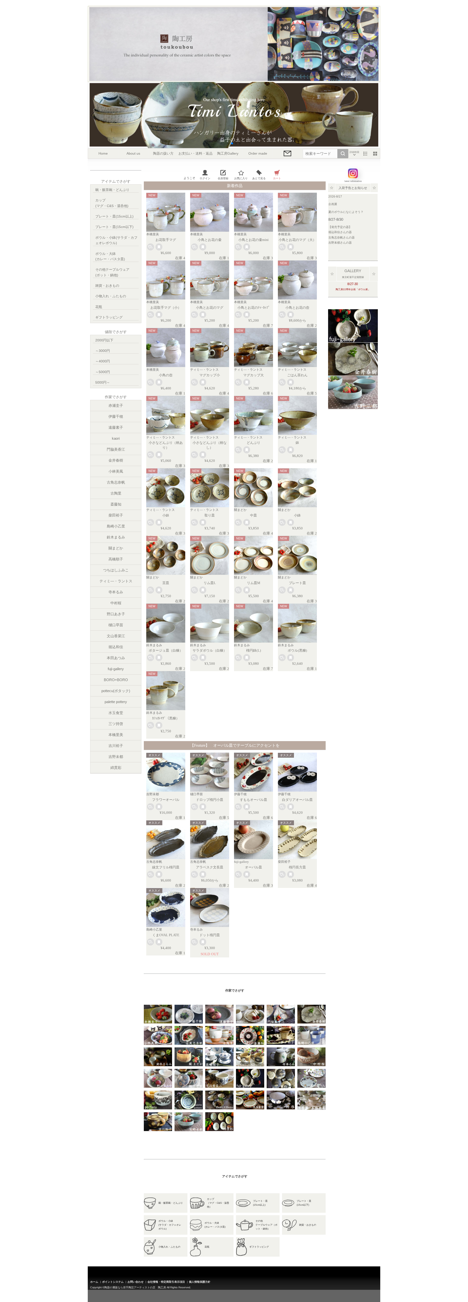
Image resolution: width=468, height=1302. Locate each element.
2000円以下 (104, 340)
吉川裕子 (115, 746)
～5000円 (102, 372)
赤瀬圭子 (115, 405)
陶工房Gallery (227, 153)
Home (103, 153)
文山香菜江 (116, 636)
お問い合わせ (135, 1281)
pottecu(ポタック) (115, 691)
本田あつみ (116, 658)
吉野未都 (115, 757)
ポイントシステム (113, 1281)
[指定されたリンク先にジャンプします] (353, 339)
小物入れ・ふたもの (110, 296)
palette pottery (116, 702)
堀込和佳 (115, 647)
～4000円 (102, 361)
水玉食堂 (115, 713)
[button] (228, 143)
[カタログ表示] (375, 153)
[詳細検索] (354, 153)
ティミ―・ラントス (115, 581)
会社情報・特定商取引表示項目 (166, 1281)
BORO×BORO (116, 680)
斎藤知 (115, 504)
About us (133, 153)
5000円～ (102, 382)
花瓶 (98, 307)
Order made (257, 153)
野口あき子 (116, 614)
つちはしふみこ (116, 570)
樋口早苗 (115, 625)
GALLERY (352, 271)
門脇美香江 (116, 449)
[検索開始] (342, 153)
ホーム (94, 1281)
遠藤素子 (115, 427)
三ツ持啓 (115, 724)
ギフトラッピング (109, 317)
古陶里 (115, 493)
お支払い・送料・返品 (195, 153)
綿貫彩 (115, 767)
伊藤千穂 (115, 416)
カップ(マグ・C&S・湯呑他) (111, 203)
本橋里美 (115, 735)
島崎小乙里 (116, 526)
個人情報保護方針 (199, 1281)
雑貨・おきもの (107, 286)
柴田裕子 (115, 515)
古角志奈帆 (116, 482)
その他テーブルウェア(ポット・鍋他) (112, 272)
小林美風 (115, 471)
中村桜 (115, 603)
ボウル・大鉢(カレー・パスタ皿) (110, 256)
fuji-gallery (116, 669)
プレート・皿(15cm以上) (114, 216)
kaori (116, 438)
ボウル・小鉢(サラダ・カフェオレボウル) (116, 240)
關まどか (115, 548)
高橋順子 (115, 559)
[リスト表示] (365, 153)
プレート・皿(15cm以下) (114, 227)
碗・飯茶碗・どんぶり (112, 190)
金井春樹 (115, 460)
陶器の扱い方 (163, 153)
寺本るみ (115, 592)
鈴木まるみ (116, 537)
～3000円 (102, 351)
